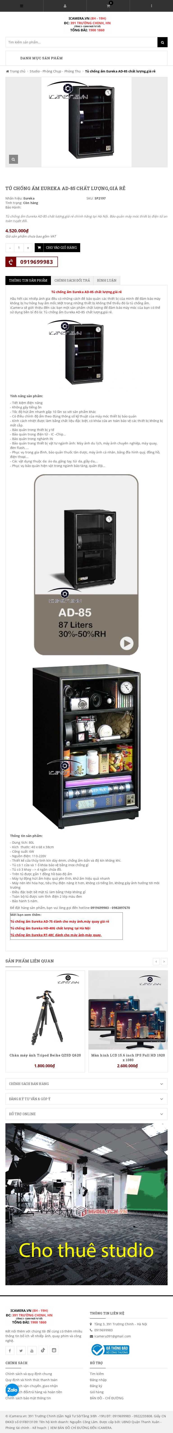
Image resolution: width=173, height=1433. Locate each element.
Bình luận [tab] (107, 280)
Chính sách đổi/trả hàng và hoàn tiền (33, 1392)
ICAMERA (105, 1428)
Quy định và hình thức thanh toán (31, 1380)
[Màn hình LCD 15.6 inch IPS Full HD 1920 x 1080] (128, 1009)
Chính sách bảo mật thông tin (28, 1398)
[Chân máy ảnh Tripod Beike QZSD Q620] (45, 1009)
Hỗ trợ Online (22, 1114)
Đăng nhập (98, 1380)
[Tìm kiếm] (162, 42)
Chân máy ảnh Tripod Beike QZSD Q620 (45, 1055)
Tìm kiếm (97, 1374)
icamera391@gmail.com (112, 1336)
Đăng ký (96, 1386)
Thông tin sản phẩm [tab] (28, 280)
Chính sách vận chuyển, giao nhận (31, 1386)
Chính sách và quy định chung (28, 1374)
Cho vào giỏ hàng (61, 247)
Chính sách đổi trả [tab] (72, 280)
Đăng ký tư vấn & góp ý (29, 1099)
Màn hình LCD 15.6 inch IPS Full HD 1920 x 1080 (128, 1057)
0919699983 (36, 261)
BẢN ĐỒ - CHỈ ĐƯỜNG (106, 1398)
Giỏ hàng (97, 1392)
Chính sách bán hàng (29, 1084)
